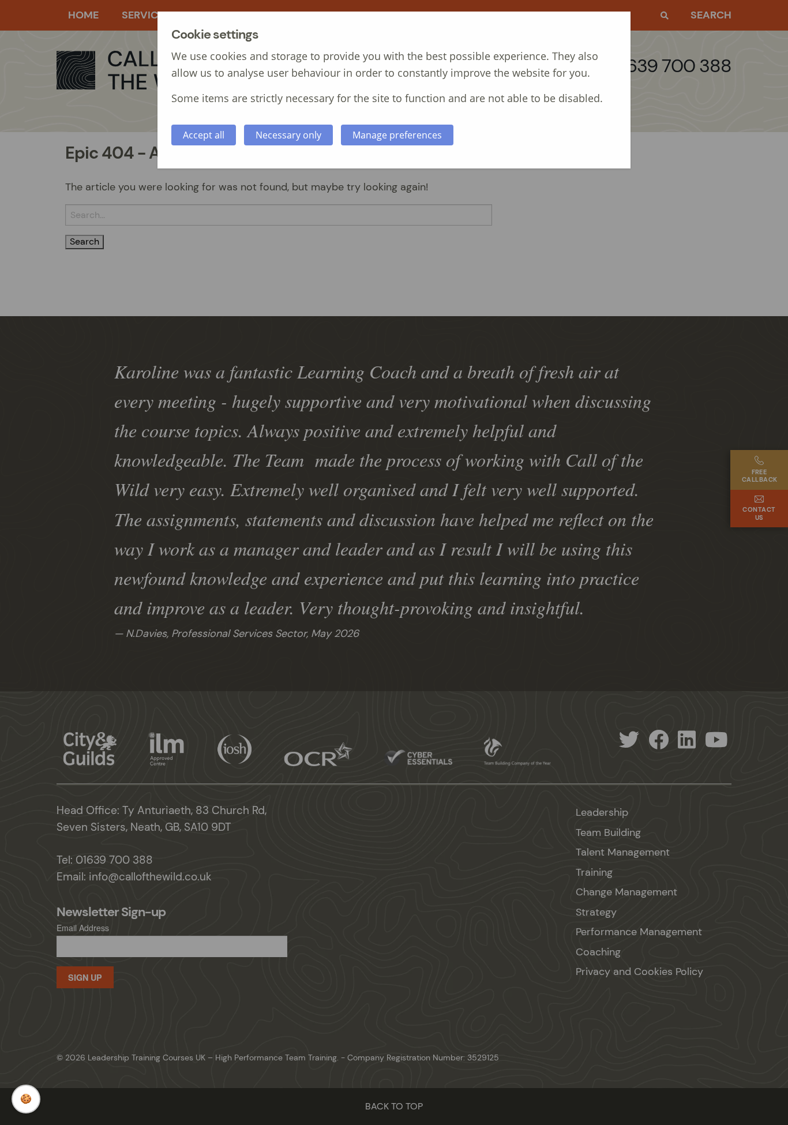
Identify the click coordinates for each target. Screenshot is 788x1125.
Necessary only (288, 135)
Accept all (203, 135)
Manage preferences (397, 135)
